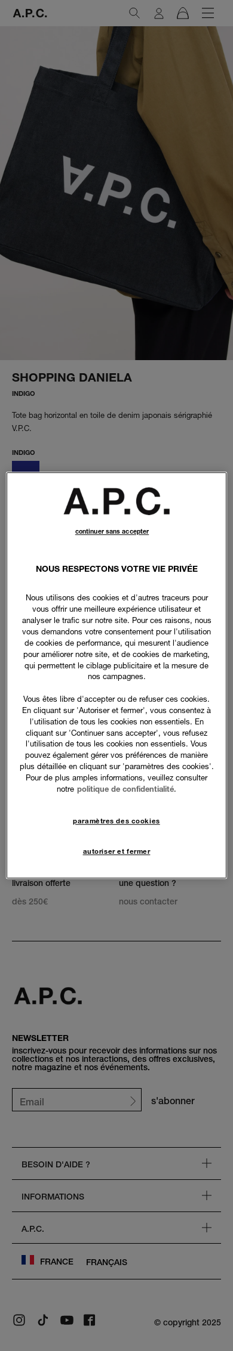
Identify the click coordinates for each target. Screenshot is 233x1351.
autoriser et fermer (117, 851)
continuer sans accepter (112, 531)
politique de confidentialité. (126, 789)
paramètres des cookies (116, 821)
